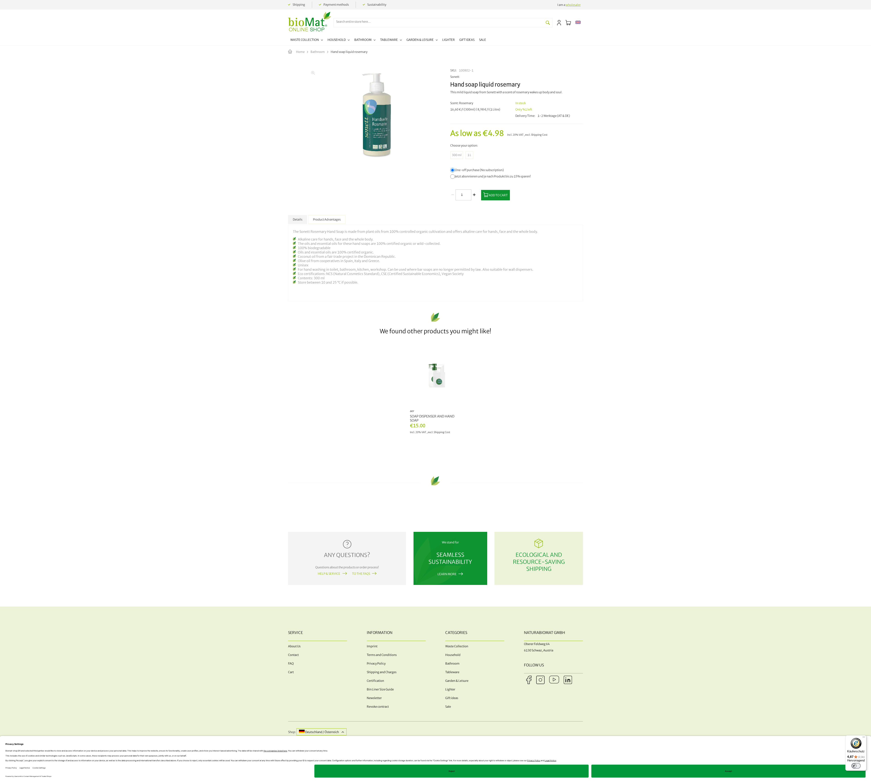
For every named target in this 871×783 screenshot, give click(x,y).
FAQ (291, 663)
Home (300, 52)
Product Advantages (327, 219)
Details (297, 219)
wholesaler (573, 5)
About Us (294, 646)
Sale (448, 707)
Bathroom (318, 52)
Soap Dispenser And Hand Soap (432, 418)
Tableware (452, 672)
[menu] (388, 40)
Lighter (450, 689)
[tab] (297, 219)
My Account (559, 23)
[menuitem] (306, 40)
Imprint (372, 646)
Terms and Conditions (382, 655)
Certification (375, 681)
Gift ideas (451, 698)
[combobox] (438, 21)
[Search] (547, 22)
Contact (293, 655)
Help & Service (329, 574)
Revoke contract (378, 707)
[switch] (856, 765)
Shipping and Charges (381, 672)
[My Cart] (568, 23)
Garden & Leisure (456, 681)
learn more (447, 574)
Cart (291, 672)
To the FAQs (361, 574)
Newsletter (374, 698)
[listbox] (516, 155)
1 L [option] (469, 155)
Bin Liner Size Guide (380, 689)
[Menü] (863, 738)
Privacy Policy (376, 663)
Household (452, 655)
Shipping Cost (539, 134)
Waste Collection (456, 646)
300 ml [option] (457, 155)
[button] (578, 23)
